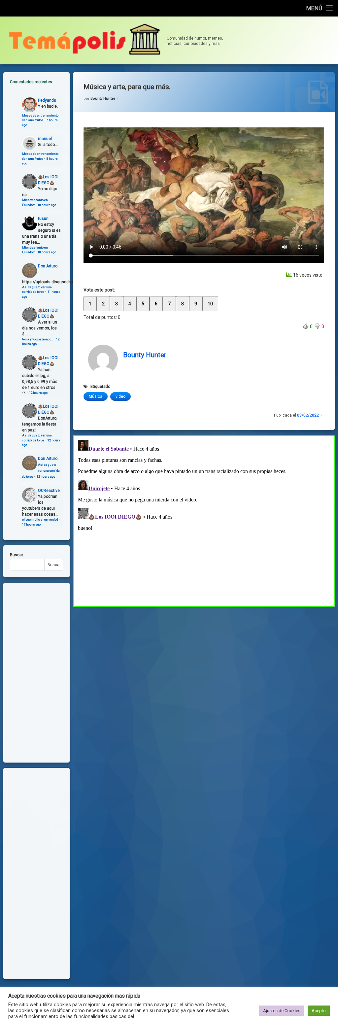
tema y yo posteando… (37, 339)
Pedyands (47, 100)
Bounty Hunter (102, 98)
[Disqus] (203, 519)
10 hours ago (47, 205)
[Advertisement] (204, 655)
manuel (45, 138)
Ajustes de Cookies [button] (281, 1010)
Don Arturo (47, 266)
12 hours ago (38, 392)
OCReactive (49, 490)
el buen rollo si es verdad (40, 519)
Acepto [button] (319, 1010)
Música (95, 396)
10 (210, 303)
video (120, 396)
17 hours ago (31, 524)
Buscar (16, 555)
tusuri (43, 218)
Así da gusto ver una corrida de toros (41, 470)
